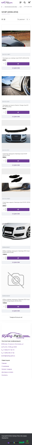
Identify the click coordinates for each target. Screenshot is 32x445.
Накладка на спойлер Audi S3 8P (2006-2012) (16, 58)
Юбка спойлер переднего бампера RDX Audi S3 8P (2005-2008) (16, 251)
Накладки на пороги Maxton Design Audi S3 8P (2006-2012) (15, 105)
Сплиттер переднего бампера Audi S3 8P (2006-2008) (15, 154)
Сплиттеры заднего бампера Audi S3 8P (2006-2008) (16, 203)
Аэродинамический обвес (11, 6)
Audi (21, 6)
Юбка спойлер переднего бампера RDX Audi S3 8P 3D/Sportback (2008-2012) (16, 300)
